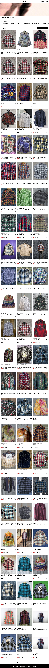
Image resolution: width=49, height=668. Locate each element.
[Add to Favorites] (15, 53)
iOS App (2, 662)
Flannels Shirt (5, 23)
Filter (46, 28)
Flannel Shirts (27, 23)
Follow (40, 28)
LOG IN (46, 1)
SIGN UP (42, 1)
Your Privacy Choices (43, 662)
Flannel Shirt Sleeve (36, 23)
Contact (28, 662)
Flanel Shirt (12, 23)
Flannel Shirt (19, 23)
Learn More (34, 666)
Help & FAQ (15, 662)
